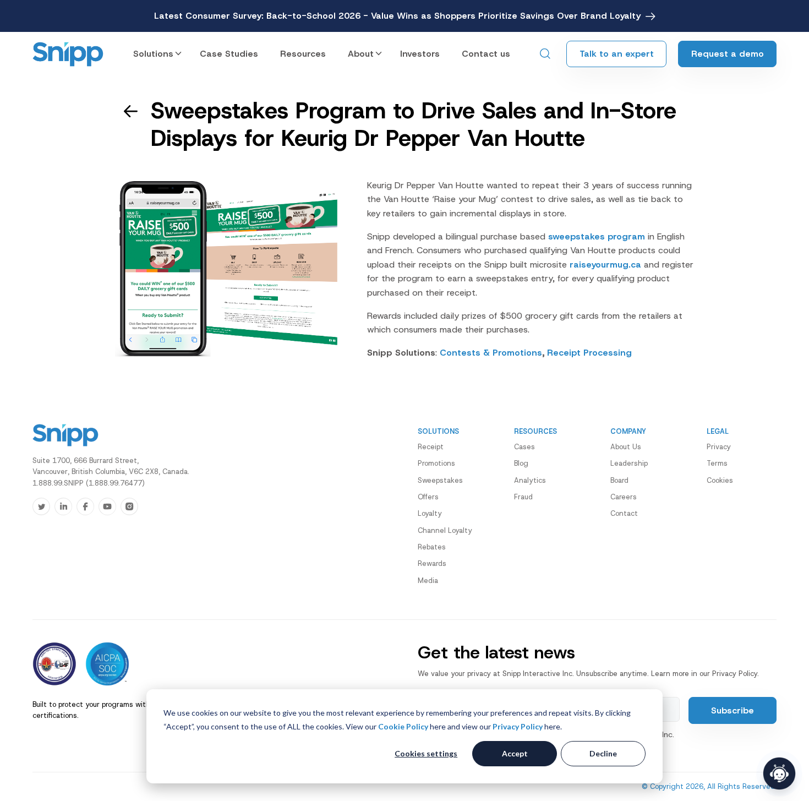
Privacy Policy (518, 726)
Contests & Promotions (491, 352)
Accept (515, 753)
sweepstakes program (596, 236)
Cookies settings (426, 753)
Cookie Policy (403, 726)
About (361, 53)
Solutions (153, 53)
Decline (603, 753)
